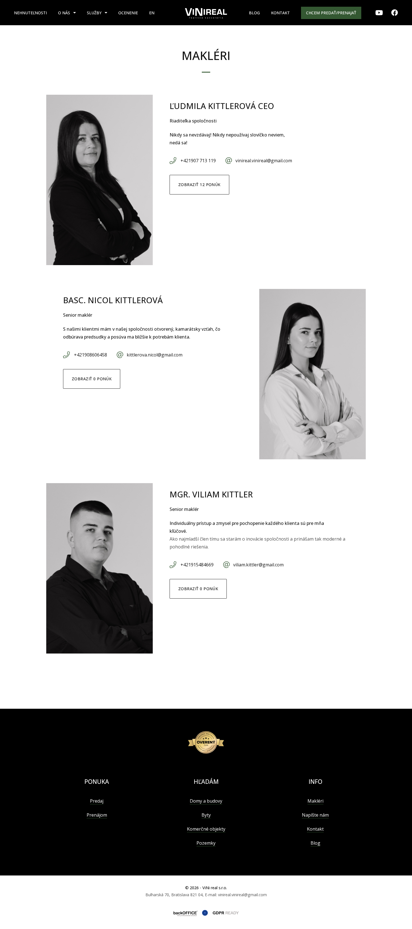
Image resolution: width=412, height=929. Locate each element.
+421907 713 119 (198, 160)
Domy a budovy (206, 801)
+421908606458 (90, 355)
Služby (94, 12)
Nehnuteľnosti (30, 12)
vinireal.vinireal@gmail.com (263, 160)
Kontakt (280, 12)
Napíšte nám (315, 815)
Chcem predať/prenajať (331, 12)
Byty (206, 815)
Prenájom (97, 815)
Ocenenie (128, 12)
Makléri (315, 801)
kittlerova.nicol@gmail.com (154, 355)
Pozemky (206, 843)
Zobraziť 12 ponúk (199, 184)
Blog (254, 12)
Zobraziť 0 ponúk (92, 378)
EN (151, 12)
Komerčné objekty (206, 829)
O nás (64, 12)
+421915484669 (197, 565)
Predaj (96, 801)
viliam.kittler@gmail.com (258, 565)
